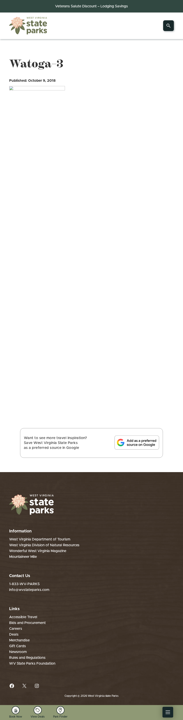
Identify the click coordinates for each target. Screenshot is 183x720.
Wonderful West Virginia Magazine (37, 551)
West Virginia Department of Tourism (39, 539)
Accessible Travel (23, 617)
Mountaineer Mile (23, 557)
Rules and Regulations (27, 657)
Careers (15, 628)
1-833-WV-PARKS (24, 584)
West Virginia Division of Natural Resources (44, 545)
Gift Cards (17, 646)
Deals (14, 634)
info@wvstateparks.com (29, 590)
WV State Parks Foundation (32, 663)
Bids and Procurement (27, 623)
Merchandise (19, 640)
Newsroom (18, 652)
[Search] (168, 25)
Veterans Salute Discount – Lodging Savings (91, 6)
